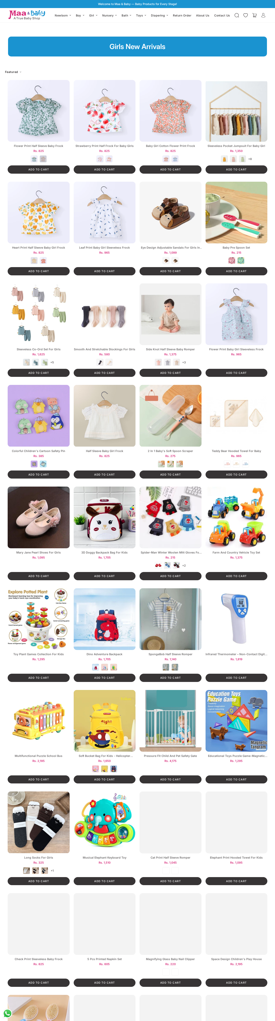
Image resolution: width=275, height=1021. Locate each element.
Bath (125, 15)
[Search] (236, 15)
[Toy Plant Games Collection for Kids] (39, 619)
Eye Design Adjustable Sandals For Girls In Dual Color (170, 247)
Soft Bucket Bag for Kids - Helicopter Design (104, 756)
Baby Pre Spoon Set (236, 247)
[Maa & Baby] (27, 15)
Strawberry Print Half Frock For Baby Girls (104, 146)
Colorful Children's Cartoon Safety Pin (38, 451)
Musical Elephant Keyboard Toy (104, 857)
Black (176, 565)
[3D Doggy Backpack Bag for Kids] (105, 517)
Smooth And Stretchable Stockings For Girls (104, 349)
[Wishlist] (245, 15)
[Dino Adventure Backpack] (105, 619)
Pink (179, 463)
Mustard (224, 158)
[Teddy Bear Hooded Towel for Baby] (237, 416)
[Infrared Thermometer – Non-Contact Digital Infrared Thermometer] (237, 619)
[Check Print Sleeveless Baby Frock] (39, 924)
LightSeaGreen (242, 158)
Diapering (158, 15)
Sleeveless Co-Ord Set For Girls (39, 349)
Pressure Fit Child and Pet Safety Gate (170, 756)
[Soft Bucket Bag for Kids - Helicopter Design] (105, 721)
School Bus (34, 260)
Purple (166, 870)
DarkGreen (35, 362)
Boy (78, 15)
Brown (43, 158)
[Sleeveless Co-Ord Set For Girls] (39, 314)
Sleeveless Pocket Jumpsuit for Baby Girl (236, 146)
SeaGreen (44, 362)
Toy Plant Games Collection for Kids (38, 654)
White (99, 158)
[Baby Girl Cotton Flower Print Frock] (171, 111)
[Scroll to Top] (267, 999)
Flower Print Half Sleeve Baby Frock (38, 146)
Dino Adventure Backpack (104, 654)
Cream (26, 362)
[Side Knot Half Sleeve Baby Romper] (171, 314)
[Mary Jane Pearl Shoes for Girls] (39, 517)
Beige (236, 463)
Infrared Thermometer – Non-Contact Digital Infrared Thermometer (236, 654)
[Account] (263, 15)
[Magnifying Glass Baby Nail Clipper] (171, 924)
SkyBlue (175, 972)
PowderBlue (245, 463)
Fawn (176, 362)
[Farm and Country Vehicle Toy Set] (237, 517)
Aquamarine (240, 260)
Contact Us (222, 15)
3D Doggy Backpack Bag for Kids (104, 552)
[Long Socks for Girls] (39, 822)
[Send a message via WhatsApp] (7, 1013)
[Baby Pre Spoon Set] (237, 212)
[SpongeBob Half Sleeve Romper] (171, 619)
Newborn (61, 15)
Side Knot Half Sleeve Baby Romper (170, 349)
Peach (109, 158)
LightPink (233, 158)
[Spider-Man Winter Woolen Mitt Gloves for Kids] (171, 517)
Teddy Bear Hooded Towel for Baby (236, 451)
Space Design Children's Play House (236, 959)
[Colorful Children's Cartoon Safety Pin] (39, 416)
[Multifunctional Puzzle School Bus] (39, 721)
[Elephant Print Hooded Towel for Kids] (237, 822)
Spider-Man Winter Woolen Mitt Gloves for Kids (170, 552)
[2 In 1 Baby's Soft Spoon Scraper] (171, 416)
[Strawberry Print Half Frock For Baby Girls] (105, 111)
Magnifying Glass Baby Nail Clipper (170, 959)
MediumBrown (175, 260)
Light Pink (104, 667)
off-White (109, 362)
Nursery (108, 15)
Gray (43, 463)
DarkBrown (166, 260)
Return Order (182, 15)
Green (34, 158)
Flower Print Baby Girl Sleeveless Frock (236, 349)
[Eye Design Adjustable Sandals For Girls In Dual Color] (171, 212)
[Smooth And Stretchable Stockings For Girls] (105, 314)
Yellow (175, 667)
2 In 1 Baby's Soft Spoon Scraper (170, 451)
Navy (95, 667)
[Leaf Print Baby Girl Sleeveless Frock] (105, 212)
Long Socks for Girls (38, 857)
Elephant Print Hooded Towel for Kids (236, 857)
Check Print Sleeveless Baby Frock (39, 959)
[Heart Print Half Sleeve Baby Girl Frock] (39, 212)
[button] (254, 15)
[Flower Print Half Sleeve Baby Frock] (39, 111)
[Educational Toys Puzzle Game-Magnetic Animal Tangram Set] (237, 721)
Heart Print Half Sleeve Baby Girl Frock (38, 247)
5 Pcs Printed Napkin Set (104, 959)
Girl (91, 15)
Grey (167, 362)
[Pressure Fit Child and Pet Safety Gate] (171, 721)
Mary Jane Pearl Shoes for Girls (38, 552)
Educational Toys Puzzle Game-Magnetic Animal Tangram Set (236, 756)
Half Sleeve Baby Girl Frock (104, 451)
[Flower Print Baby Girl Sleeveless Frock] (237, 314)
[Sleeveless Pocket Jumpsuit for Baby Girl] (237, 111)
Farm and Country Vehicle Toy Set (236, 552)
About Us (202, 15)
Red (231, 260)
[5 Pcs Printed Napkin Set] (105, 924)
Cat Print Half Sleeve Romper (170, 857)
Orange (43, 260)
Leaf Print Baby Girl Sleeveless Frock (104, 247)
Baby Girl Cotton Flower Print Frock (170, 146)
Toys (139, 15)
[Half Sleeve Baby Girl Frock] (105, 416)
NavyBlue (99, 362)
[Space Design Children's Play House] (237, 924)
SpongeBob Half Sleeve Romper (170, 654)
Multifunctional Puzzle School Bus (38, 756)
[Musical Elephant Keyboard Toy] (105, 822)
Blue (175, 158)
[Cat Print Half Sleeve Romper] (171, 822)
